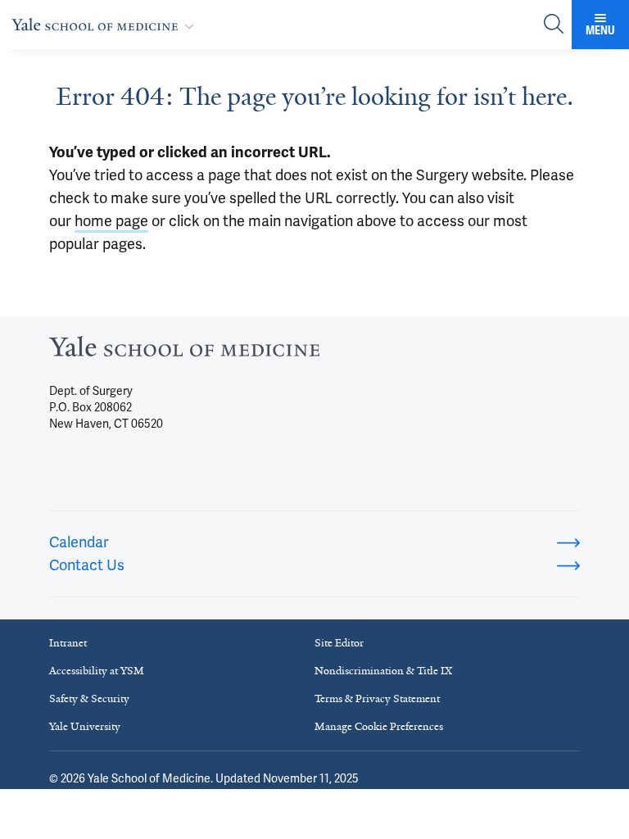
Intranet (68, 643)
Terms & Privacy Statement (377, 698)
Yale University (84, 726)
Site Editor (339, 643)
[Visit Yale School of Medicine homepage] (184, 351)
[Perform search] (553, 25)
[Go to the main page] (106, 24)
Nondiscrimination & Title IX (383, 671)
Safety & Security (89, 698)
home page (111, 220)
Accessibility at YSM (96, 671)
